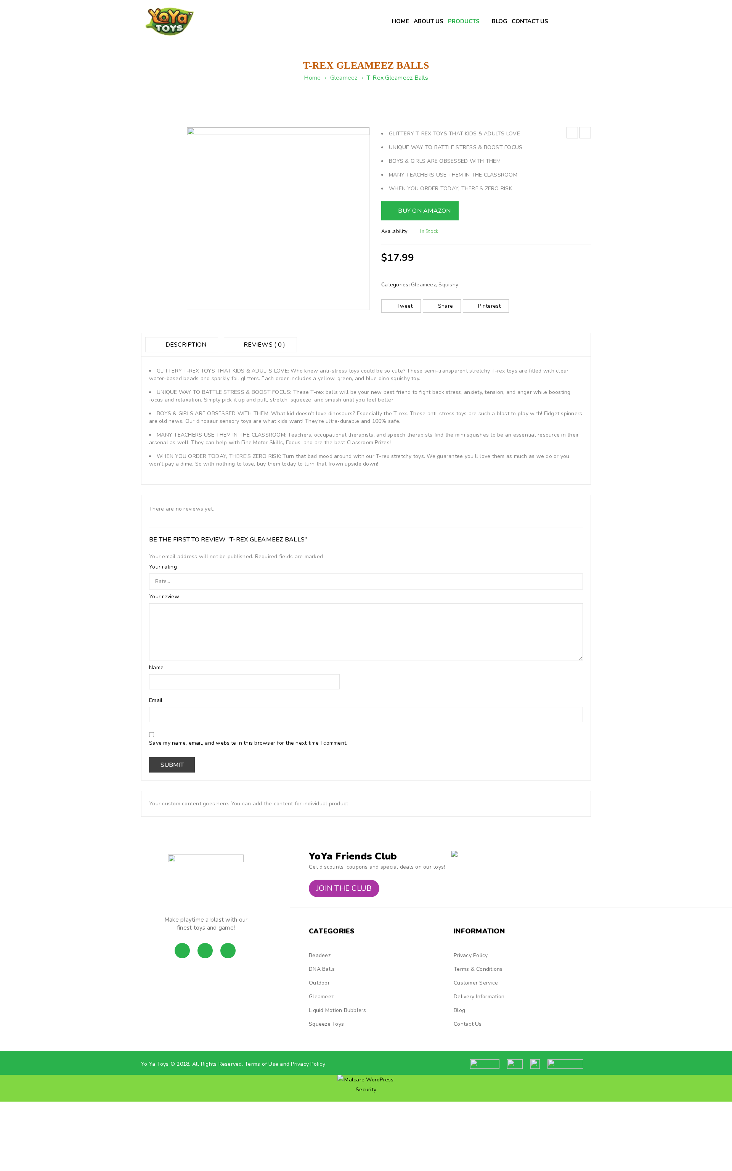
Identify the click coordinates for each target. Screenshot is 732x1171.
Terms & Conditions (478, 969)
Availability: (395, 231)
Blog (459, 1010)
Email (156, 700)
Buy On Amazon (424, 211)
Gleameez (344, 78)
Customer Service (476, 982)
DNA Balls (322, 969)
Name (157, 667)
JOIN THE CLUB (344, 888)
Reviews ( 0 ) (264, 345)
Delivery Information (479, 996)
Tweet (404, 306)
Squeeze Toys (326, 1024)
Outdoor (319, 982)
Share (445, 306)
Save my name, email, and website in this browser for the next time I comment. (248, 743)
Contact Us (468, 1024)
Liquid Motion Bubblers (337, 1010)
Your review (165, 596)
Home (312, 78)
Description (185, 345)
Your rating (163, 567)
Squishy (448, 284)
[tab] (181, 344)
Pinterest (489, 306)
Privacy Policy (471, 955)
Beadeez (320, 955)
